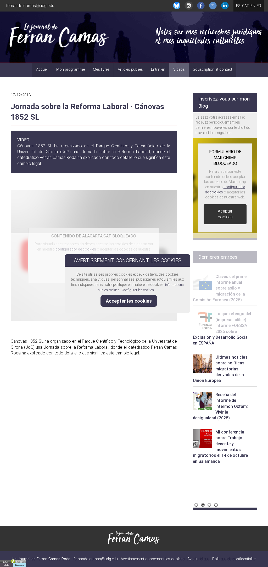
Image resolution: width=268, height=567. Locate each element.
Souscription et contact (212, 69)
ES (238, 6)
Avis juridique (198, 559)
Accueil (42, 69)
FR (259, 6)
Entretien (158, 69)
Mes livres (101, 69)
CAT (245, 6)
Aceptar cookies (225, 214)
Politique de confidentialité (233, 559)
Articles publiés (130, 69)
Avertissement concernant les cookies (153, 559)
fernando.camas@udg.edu (30, 5)
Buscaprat (19, 565)
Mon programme (70, 69)
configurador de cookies (75, 249)
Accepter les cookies (129, 301)
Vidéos (179, 69)
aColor (6, 565)
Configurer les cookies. (138, 290)
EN (252, 6)
